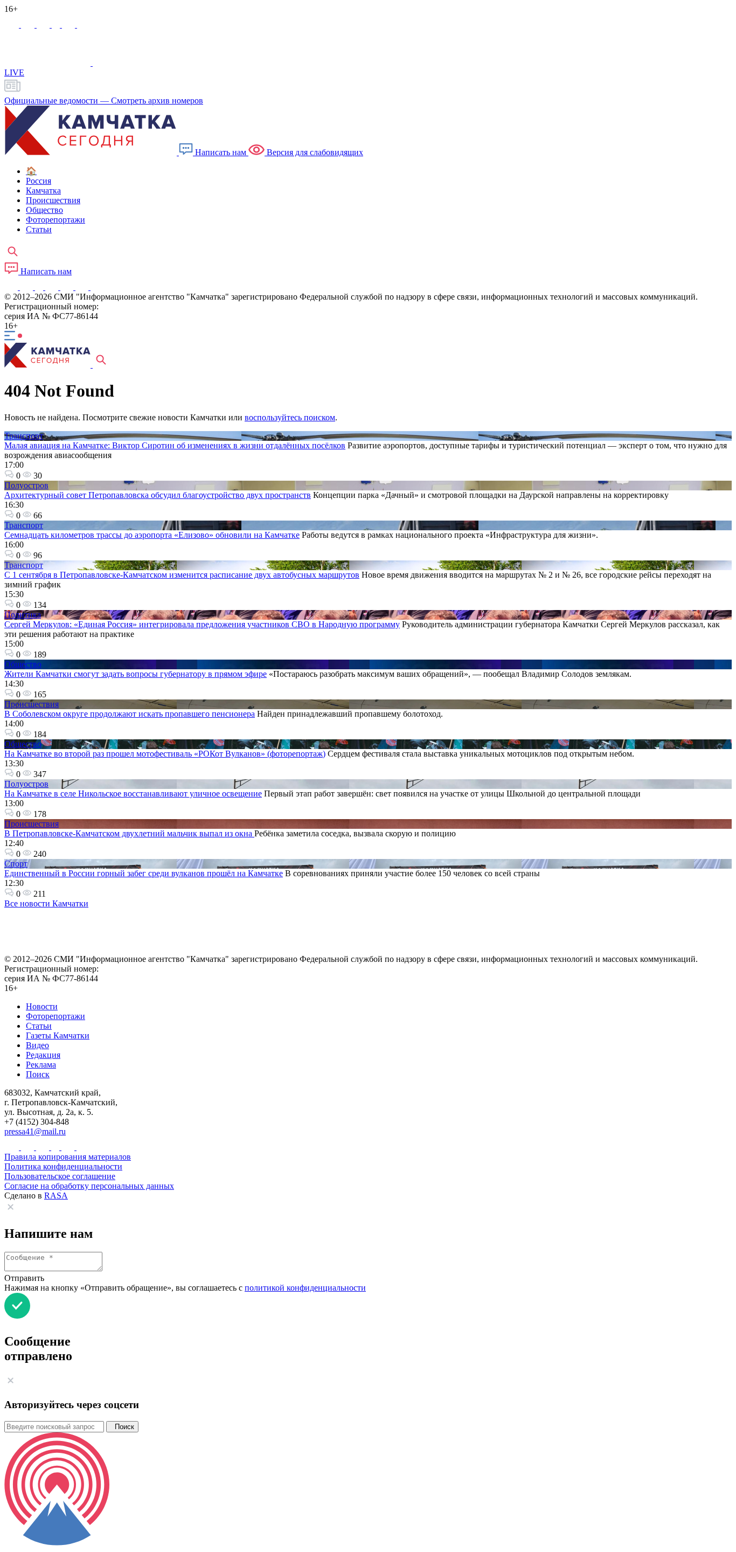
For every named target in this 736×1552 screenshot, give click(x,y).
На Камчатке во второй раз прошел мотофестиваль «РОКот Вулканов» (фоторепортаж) (164, 753)
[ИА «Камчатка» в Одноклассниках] (57, 24)
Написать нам (220, 152)
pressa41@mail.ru (35, 1131)
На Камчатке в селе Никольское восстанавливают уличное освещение (133, 793)
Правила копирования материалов (67, 1156)
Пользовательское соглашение (59, 1176)
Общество (22, 664)
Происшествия (31, 704)
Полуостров (26, 485)
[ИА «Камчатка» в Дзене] (83, 287)
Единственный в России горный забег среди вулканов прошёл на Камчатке (143, 873)
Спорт (15, 863)
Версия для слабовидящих (314, 152)
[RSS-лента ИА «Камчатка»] (96, 287)
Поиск (122, 1427)
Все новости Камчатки (46, 903)
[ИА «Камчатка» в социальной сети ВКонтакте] (44, 24)
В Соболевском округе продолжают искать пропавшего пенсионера (129, 713)
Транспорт (23, 435)
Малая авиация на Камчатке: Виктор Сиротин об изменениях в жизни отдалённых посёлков (174, 445)
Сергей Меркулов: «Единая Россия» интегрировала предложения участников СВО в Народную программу (202, 624)
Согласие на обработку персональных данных (89, 1185)
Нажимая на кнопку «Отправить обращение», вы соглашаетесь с (185, 1287)
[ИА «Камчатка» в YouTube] (52, 287)
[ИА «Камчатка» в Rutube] (69, 24)
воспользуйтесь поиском (290, 417)
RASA (56, 1195)
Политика (22, 614)
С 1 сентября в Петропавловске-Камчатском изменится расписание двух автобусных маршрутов (181, 574)
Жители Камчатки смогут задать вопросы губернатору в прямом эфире (135, 673)
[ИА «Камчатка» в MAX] (12, 24)
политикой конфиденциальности (305, 1287)
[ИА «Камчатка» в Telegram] (29, 24)
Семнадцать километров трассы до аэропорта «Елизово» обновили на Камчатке (152, 534)
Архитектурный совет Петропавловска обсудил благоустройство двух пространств (157, 495)
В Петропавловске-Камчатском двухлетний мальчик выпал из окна (129, 833)
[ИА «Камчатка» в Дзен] (83, 24)
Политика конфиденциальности (63, 1166)
